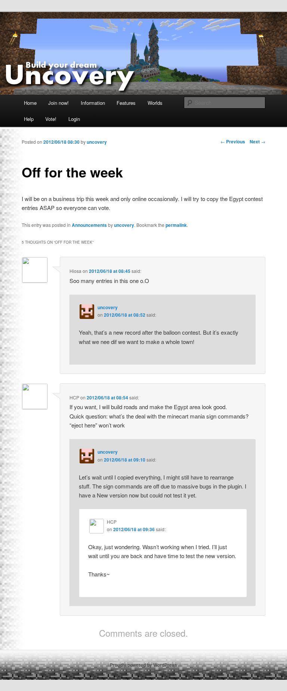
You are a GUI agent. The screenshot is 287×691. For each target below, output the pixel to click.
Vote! (50, 118)
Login (74, 118)
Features (126, 102)
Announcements (89, 225)
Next (257, 141)
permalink (176, 225)
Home (30, 102)
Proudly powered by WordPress (143, 664)
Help (29, 118)
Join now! (58, 102)
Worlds (155, 102)
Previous (232, 141)
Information (93, 102)
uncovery (124, 225)
